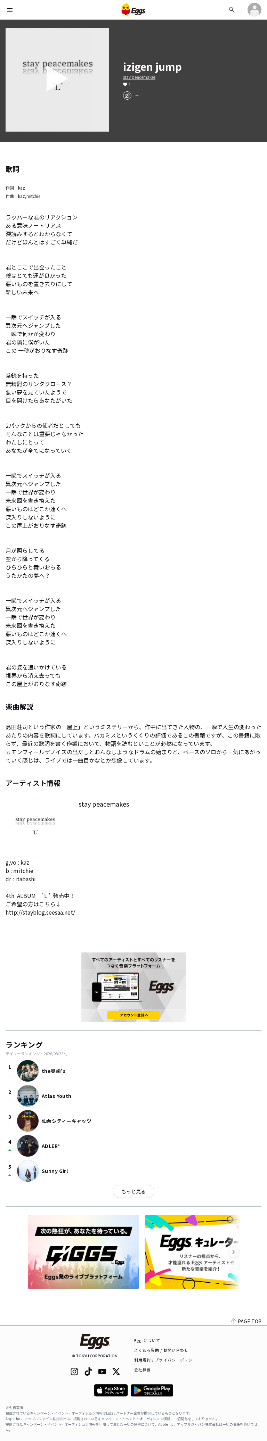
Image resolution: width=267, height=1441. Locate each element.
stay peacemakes (139, 77)
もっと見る (133, 1191)
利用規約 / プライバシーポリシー (165, 1360)
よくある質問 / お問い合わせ (161, 1350)
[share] (127, 95)
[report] (137, 95)
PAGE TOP (249, 1321)
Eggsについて (147, 1340)
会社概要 (142, 1369)
